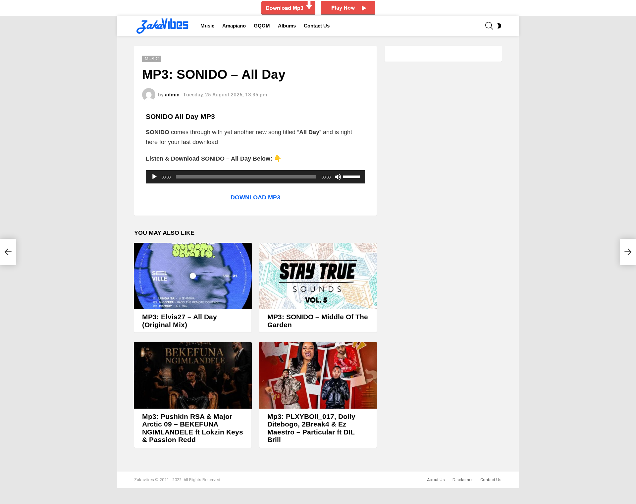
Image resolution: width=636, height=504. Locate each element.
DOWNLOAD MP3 (255, 197)
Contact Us (317, 25)
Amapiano (234, 25)
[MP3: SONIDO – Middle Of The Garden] (318, 276)
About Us (436, 479)
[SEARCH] (489, 25)
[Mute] (338, 177)
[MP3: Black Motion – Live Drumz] (8, 252)
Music (207, 25)
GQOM (262, 25)
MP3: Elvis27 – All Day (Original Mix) (179, 320)
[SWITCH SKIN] (499, 26)
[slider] (352, 176)
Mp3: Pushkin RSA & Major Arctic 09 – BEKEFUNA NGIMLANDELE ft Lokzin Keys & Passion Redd (192, 428)
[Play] (154, 177)
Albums (287, 25)
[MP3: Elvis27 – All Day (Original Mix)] (193, 276)
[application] (255, 176)
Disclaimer (462, 479)
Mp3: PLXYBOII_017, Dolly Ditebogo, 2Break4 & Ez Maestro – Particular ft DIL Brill (311, 428)
